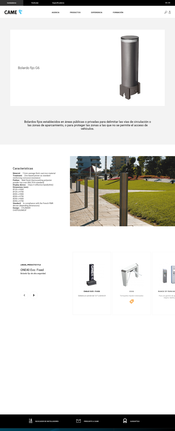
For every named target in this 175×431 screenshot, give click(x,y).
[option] (39, 269)
